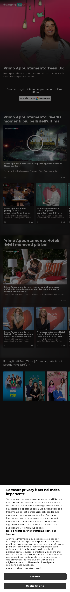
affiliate (55, 499)
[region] (35, 538)
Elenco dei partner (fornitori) (24, 568)
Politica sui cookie (33, 527)
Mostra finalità (35, 586)
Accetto (35, 576)
